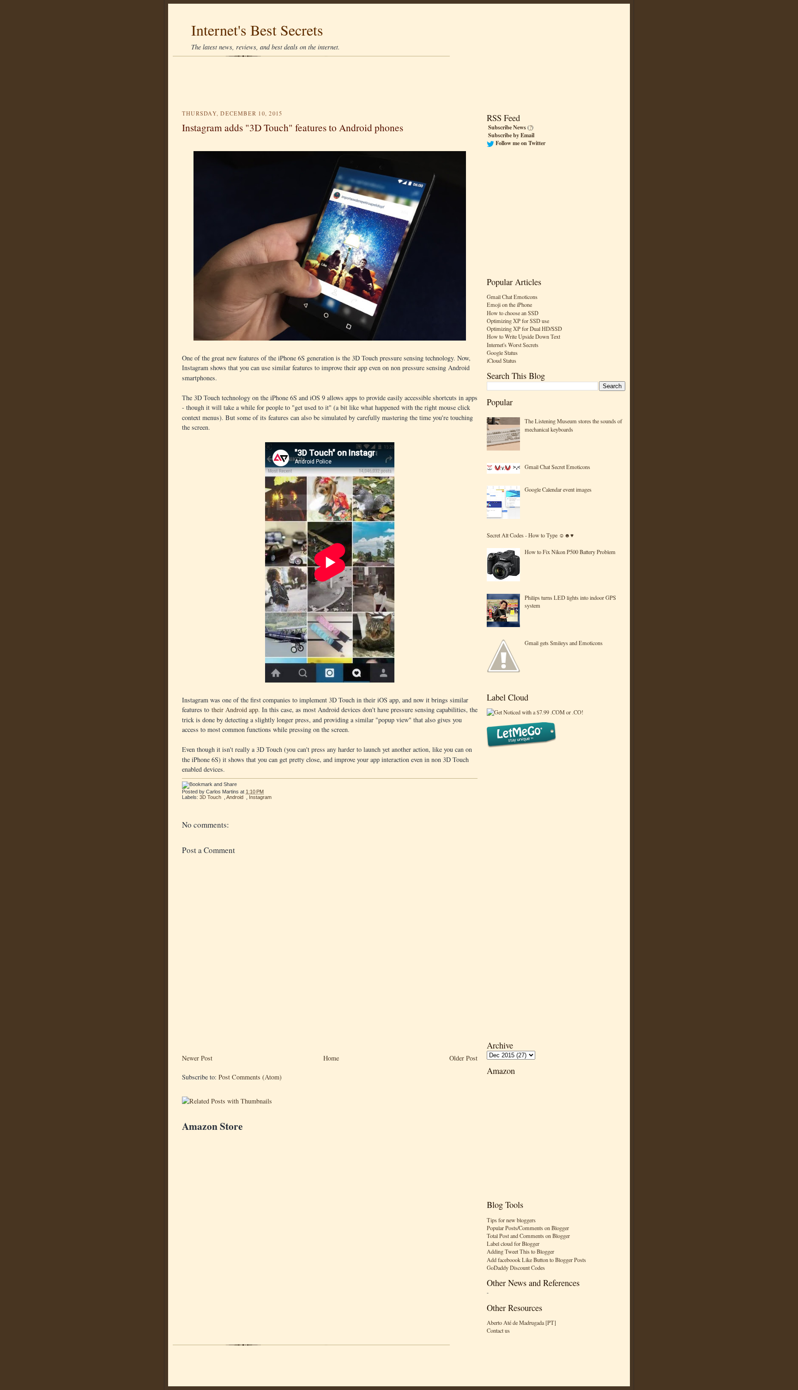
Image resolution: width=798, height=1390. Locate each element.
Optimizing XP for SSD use (518, 320)
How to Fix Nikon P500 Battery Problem (570, 551)
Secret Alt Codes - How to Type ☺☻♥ (530, 535)
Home (331, 1058)
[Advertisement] (399, 83)
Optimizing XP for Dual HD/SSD (524, 328)
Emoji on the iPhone (509, 304)
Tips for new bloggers (511, 1220)
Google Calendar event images (558, 489)
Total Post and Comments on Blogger (528, 1235)
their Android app (235, 709)
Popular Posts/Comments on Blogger (528, 1227)
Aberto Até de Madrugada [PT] (521, 1322)
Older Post (463, 1058)
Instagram (260, 797)
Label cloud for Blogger (513, 1243)
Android (234, 797)
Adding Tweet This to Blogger (520, 1251)
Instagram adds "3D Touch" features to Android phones (292, 127)
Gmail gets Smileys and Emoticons (564, 642)
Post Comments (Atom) (250, 1077)
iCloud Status (501, 360)
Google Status (502, 352)
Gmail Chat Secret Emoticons (557, 466)
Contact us (498, 1330)
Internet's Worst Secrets (512, 344)
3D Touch (210, 797)
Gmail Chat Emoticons (512, 296)
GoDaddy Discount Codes (516, 1267)
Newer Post (197, 1058)
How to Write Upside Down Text (523, 336)
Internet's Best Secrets (257, 30)
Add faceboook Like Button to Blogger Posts (536, 1259)
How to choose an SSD (512, 313)
